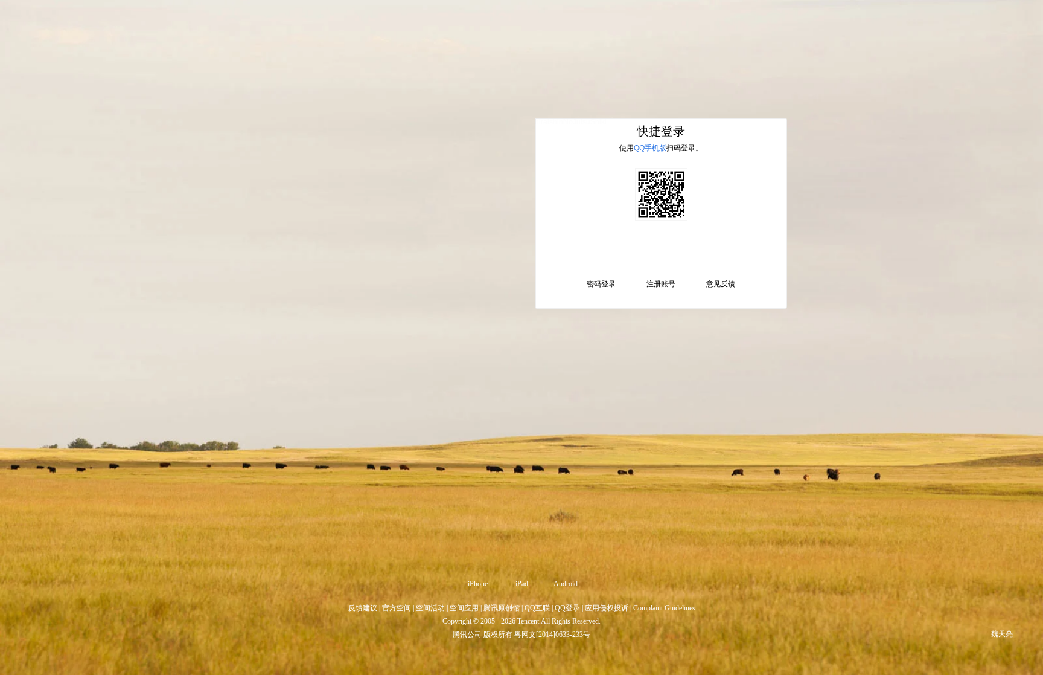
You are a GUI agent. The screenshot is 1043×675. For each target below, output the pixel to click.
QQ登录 (567, 608)
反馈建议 (362, 608)
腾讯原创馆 (501, 608)
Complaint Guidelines (664, 608)
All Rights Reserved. (571, 621)
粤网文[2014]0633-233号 (552, 634)
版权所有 (497, 634)
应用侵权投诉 (606, 608)
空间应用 (464, 608)
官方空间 (396, 608)
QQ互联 (537, 608)
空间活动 (430, 608)
